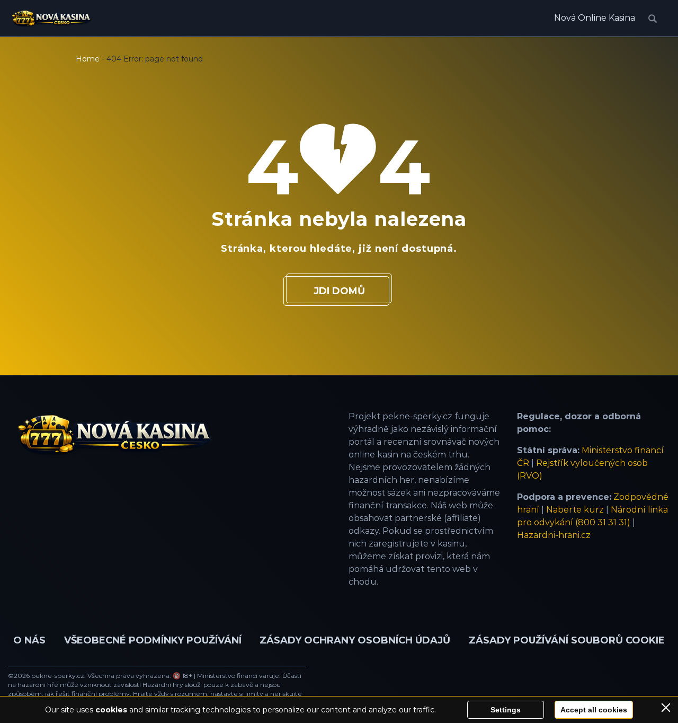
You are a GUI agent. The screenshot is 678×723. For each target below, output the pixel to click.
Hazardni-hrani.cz (554, 535)
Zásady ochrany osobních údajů (355, 640)
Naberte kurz (575, 510)
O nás (29, 640)
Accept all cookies (593, 710)
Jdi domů (339, 291)
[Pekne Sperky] (51, 18)
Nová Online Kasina (594, 18)
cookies (111, 710)
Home (88, 59)
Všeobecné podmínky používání (153, 640)
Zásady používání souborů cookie (567, 640)
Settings (505, 710)
